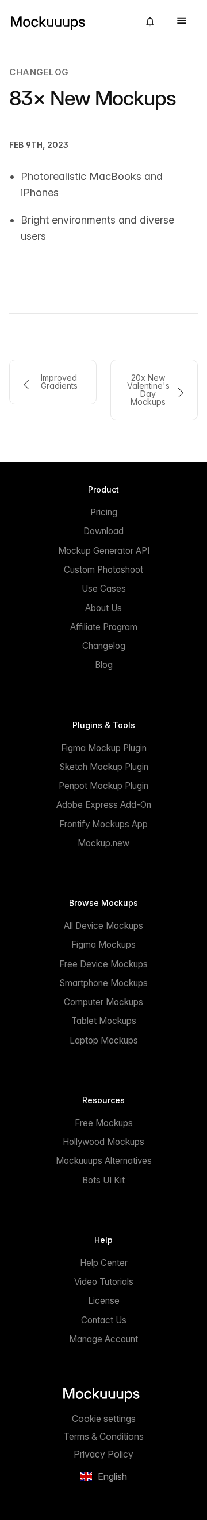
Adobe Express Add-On (103, 804)
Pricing (103, 512)
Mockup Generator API (104, 550)
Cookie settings (104, 1418)
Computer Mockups (103, 1002)
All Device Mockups (103, 925)
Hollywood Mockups (103, 1141)
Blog (104, 664)
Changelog (39, 72)
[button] (150, 21)
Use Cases (104, 588)
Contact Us (103, 1320)
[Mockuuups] (69, 22)
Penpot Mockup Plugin (103, 785)
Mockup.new (103, 843)
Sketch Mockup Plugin (103, 766)
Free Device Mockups (103, 964)
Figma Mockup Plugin (104, 748)
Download (103, 531)
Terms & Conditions (103, 1436)
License (104, 1300)
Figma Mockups (103, 944)
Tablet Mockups (103, 1020)
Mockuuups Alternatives (104, 1160)
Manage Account (103, 1339)
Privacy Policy (103, 1454)
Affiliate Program (103, 627)
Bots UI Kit (103, 1180)
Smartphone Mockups (103, 983)
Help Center (104, 1262)
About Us (103, 608)
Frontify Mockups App (103, 824)
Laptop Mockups (104, 1040)
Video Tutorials (103, 1281)
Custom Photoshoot (103, 569)
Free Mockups (104, 1122)
